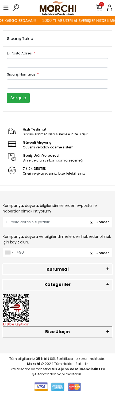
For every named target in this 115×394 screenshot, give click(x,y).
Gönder (102, 221)
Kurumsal (58, 269)
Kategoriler (57, 284)
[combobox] (9, 252)
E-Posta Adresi (21, 53)
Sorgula (18, 98)
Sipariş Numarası (23, 74)
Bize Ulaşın (57, 332)
